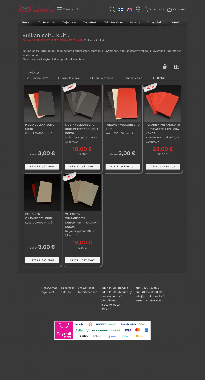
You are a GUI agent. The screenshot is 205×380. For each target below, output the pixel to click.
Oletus (161, 78)
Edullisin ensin (103, 78)
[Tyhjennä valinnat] (164, 67)
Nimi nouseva (39, 78)
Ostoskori (177, 22)
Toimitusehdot (113, 22)
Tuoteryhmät (46, 22)
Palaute (135, 22)
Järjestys (34, 72)
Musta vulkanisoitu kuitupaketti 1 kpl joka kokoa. (81, 129)
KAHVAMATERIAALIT (71, 40)
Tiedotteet (89, 22)
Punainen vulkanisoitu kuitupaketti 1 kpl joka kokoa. (163, 129)
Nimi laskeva (70, 78)
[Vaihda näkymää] (176, 67)
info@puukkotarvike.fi (149, 296)
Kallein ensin (134, 78)
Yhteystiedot (155, 22)
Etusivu (26, 22)
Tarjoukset (69, 22)
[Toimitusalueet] (138, 9)
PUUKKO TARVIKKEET (46, 40)
